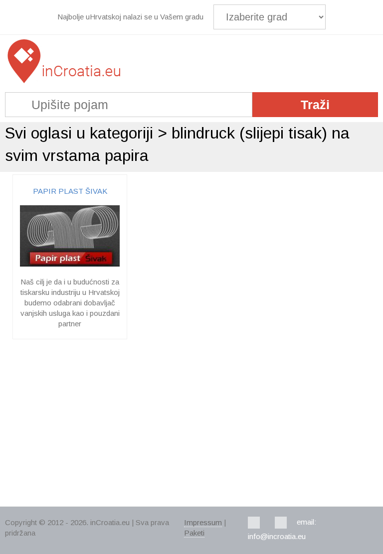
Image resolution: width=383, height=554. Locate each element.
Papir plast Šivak (70, 191)
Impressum (203, 522)
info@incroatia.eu (277, 536)
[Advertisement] (191, 424)
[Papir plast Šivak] (70, 264)
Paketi (194, 533)
